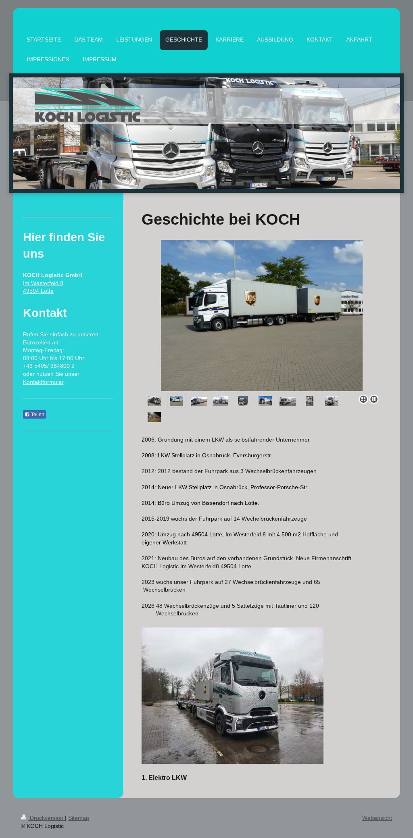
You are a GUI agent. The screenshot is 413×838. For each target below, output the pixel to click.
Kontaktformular (43, 382)
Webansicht (377, 818)
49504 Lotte (38, 291)
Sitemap (78, 818)
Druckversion (46, 818)
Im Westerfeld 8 (43, 283)
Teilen (37, 414)
